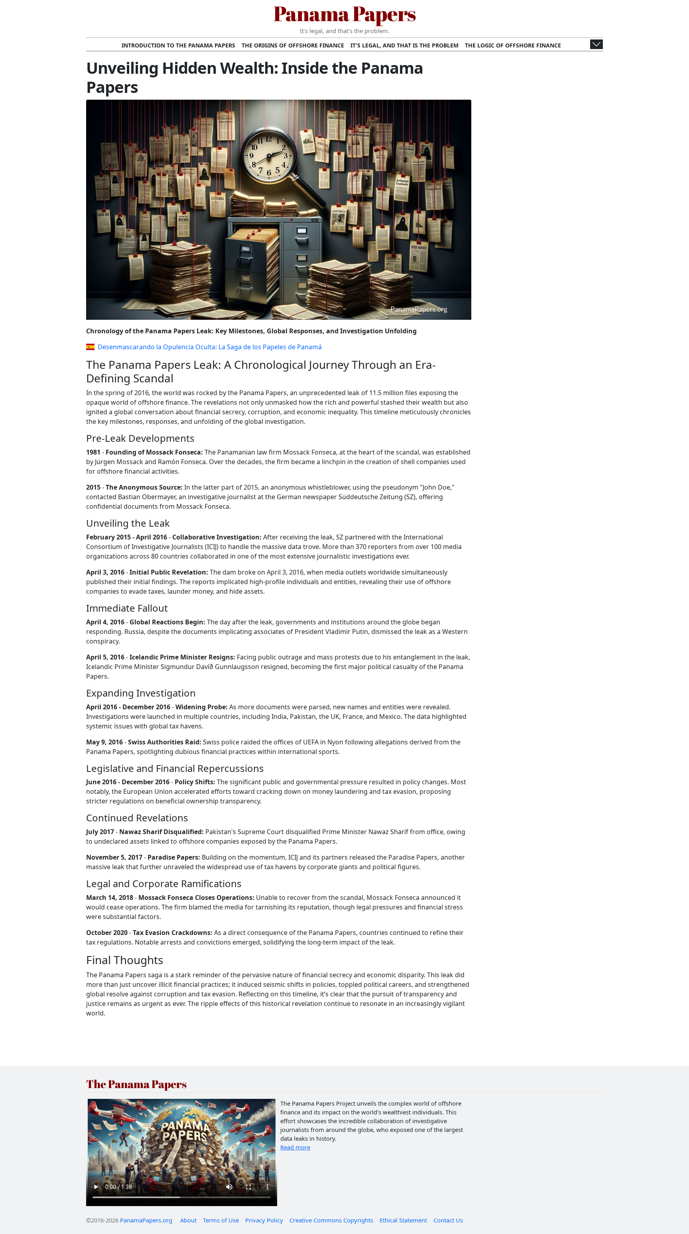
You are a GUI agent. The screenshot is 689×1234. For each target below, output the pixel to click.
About (188, 1220)
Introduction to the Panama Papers (178, 45)
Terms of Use (221, 1220)
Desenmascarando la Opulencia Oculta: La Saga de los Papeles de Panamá (210, 346)
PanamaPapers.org (146, 1220)
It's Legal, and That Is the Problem (404, 45)
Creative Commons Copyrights (331, 1220)
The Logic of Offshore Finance (513, 45)
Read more (295, 1147)
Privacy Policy (264, 1220)
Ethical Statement (403, 1220)
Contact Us (448, 1220)
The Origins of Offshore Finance (293, 45)
